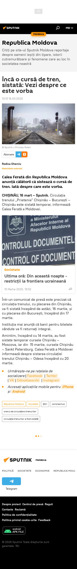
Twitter (51, 375)
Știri (45, 403)
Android (18, 391)
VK (11, 380)
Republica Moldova (14, 403)
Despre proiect (11, 504)
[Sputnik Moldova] (12, 29)
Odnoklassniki (28, 380)
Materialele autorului (12, 168)
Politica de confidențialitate (19, 514)
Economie (42, 470)
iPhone (67, 386)
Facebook (34, 375)
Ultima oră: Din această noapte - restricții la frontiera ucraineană (35, 278)
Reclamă (20, 509)
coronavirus (58, 403)
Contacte (7, 509)
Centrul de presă (32, 504)
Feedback (44, 520)
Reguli (49, 504)
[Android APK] (14, 531)
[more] (70, 289)
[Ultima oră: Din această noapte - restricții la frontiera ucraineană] (38, 240)
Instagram (51, 380)
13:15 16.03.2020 (12, 98)
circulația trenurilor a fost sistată (21, 418)
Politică (8, 470)
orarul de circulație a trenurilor (20, 411)
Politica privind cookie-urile (19, 520)
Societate (12, 269)
